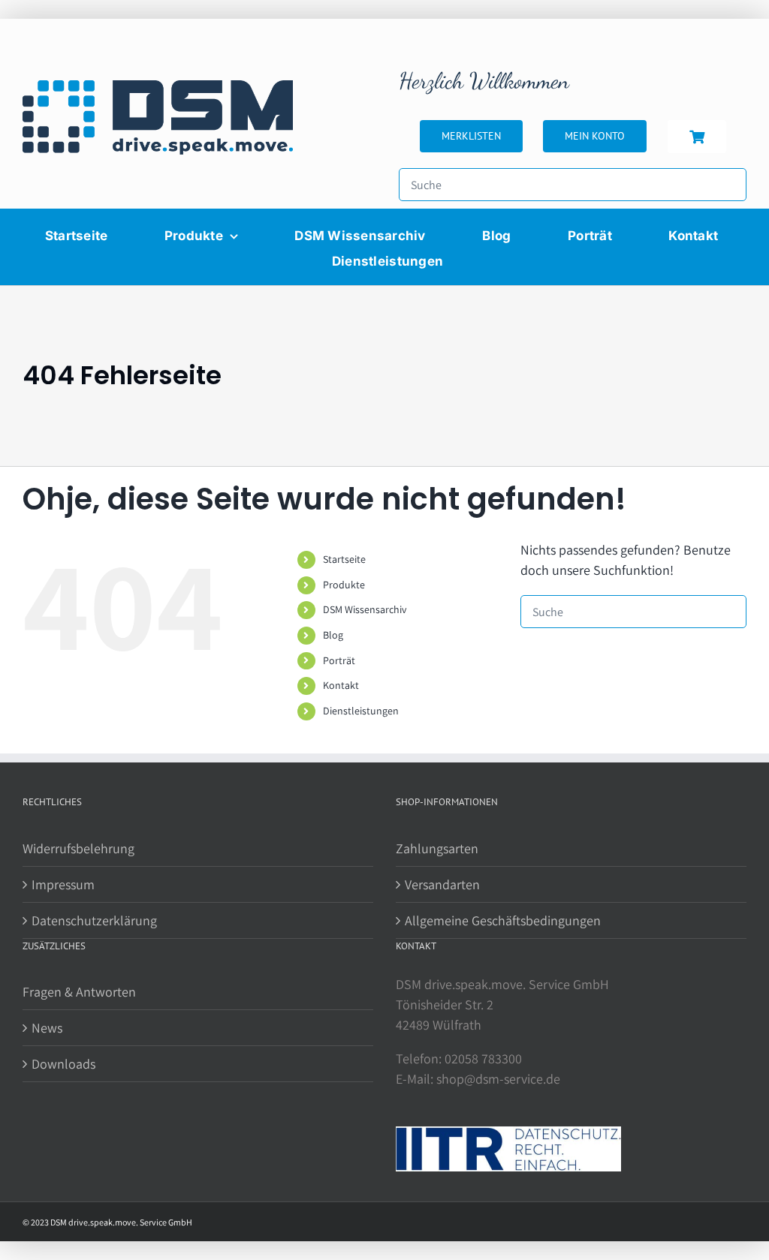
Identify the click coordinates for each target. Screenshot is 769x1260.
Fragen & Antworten (79, 991)
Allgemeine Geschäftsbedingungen (503, 920)
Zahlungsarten (437, 848)
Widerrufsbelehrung (78, 848)
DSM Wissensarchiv (364, 609)
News (47, 1027)
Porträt (339, 660)
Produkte (344, 584)
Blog (333, 635)
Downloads (63, 1063)
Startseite (344, 559)
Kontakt (341, 685)
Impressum (63, 884)
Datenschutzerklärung (94, 920)
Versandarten (442, 884)
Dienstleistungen (361, 710)
